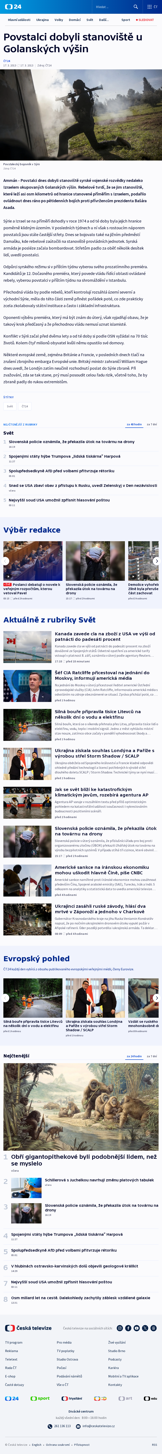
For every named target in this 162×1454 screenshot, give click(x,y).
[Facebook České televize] (128, 1328)
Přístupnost (81, 1445)
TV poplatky (65, 1351)
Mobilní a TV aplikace (123, 1376)
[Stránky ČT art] (125, 1398)
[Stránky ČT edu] (150, 1398)
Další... (104, 20)
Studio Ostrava (67, 1359)
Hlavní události (19, 20)
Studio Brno (116, 1351)
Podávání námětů (69, 1376)
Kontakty (115, 1385)
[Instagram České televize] (119, 1328)
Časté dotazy (14, 1385)
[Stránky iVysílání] (72, 1398)
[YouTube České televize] (136, 1328)
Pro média (64, 1342)
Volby (59, 20)
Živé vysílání (117, 1342)
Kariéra (113, 1368)
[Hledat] (136, 7)
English (36, 1445)
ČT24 (6, 61)
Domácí (75, 20)
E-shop (10, 1376)
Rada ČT (11, 1368)
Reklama (11, 1351)
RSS (154, 1445)
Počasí (61, 1368)
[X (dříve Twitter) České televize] (145, 1328)
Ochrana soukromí (58, 1445)
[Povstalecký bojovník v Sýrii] (81, 115)
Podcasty (115, 1359)
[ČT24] (13, 6)
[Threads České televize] (153, 1328)
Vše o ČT (63, 1385)
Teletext (11, 1359)
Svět (89, 20)
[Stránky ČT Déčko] (100, 1398)
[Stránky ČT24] (12, 1398)
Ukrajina (42, 20)
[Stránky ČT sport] (40, 1398)
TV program (13, 1342)
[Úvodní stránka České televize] (28, 1328)
